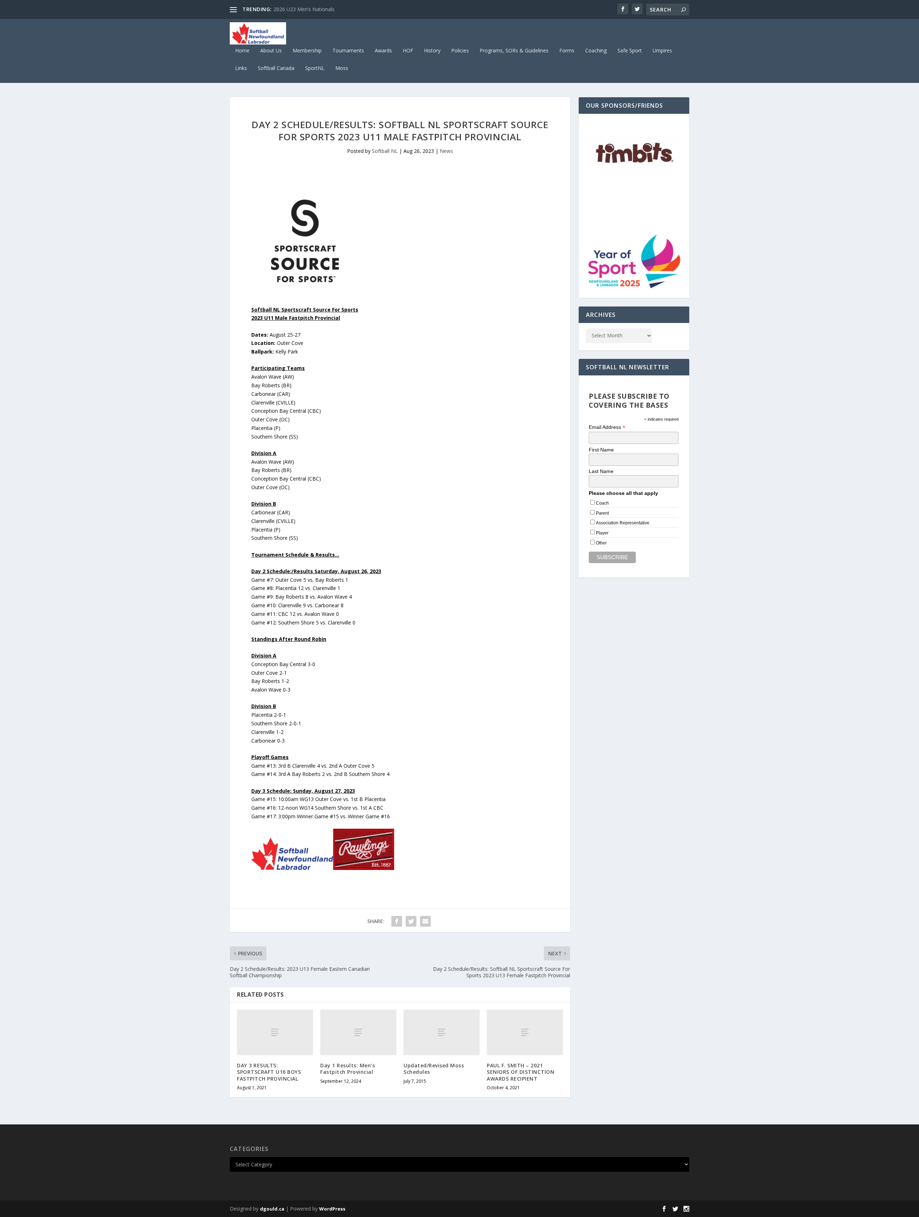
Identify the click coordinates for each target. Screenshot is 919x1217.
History (432, 51)
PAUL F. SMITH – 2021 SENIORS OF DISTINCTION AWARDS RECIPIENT (520, 1072)
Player (602, 532)
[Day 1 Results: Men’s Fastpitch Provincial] (358, 1032)
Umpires (662, 51)
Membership (307, 51)
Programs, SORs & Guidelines (514, 51)
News (446, 151)
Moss (341, 68)
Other (601, 543)
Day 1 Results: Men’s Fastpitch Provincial (347, 1068)
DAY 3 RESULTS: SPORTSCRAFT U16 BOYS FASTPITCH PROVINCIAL (269, 1072)
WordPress (332, 1209)
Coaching (596, 51)
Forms (566, 51)
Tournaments (348, 51)
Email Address (607, 427)
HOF (408, 51)
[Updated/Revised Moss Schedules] (441, 1032)
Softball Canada (276, 68)
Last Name (601, 471)
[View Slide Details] (634, 153)
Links (241, 68)
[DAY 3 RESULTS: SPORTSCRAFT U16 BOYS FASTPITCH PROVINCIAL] (275, 1032)
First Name (601, 450)
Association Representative (622, 522)
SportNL (315, 68)
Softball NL (385, 151)
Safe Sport (629, 51)
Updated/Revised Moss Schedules (433, 1068)
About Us (271, 51)
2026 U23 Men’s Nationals (304, 9)
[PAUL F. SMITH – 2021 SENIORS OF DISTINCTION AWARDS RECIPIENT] (525, 1032)
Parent (602, 513)
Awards (383, 51)
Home (242, 51)
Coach (602, 503)
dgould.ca (272, 1209)
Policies (460, 51)
